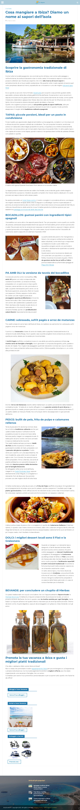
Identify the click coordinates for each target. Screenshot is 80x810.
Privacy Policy (38, 807)
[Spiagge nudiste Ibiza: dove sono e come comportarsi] (30, 786)
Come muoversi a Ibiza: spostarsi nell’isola (42, 799)
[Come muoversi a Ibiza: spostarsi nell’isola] (30, 799)
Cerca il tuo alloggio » (17, 695)
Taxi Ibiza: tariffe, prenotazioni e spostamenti (40, 793)
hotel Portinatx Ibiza (22, 471)
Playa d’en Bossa (47, 265)
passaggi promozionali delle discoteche (28, 209)
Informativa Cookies (50, 807)
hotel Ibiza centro (29, 200)
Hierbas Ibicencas (12, 597)
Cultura (8, 8)
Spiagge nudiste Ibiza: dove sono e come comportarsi (42, 787)
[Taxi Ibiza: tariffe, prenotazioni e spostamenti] (30, 792)
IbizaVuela (37, 93)
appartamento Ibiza (39, 669)
